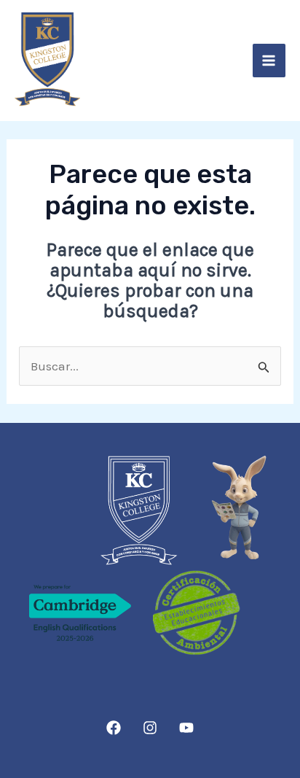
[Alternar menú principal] (269, 60)
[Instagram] (150, 727)
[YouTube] (186, 727)
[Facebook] (113, 727)
